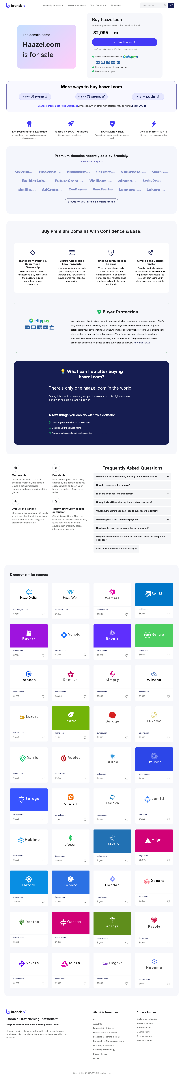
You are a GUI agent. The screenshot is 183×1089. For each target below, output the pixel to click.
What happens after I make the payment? (118, 519)
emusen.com (144, 774)
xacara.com (144, 896)
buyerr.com (18, 651)
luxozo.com (18, 732)
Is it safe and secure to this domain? (115, 494)
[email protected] (102, 433)
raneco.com (18, 692)
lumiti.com (143, 814)
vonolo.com (60, 650)
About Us (97, 1024)
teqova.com (102, 815)
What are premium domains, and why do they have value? (126, 476)
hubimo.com (18, 855)
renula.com (143, 650)
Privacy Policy (100, 1054)
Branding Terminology (104, 1049)
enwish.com (60, 815)
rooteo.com (18, 938)
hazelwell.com (61, 609)
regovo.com (102, 979)
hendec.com (102, 897)
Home (96, 1058)
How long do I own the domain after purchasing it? (122, 528)
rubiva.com (60, 773)
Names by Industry (52, 5)
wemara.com (102, 610)
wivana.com (144, 692)
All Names (116, 5)
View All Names (144, 1040)
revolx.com (102, 651)
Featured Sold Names (103, 1028)
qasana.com (60, 938)
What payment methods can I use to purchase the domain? (127, 511)
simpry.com (102, 692)
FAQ (95, 1019)
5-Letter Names (144, 1032)
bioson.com (60, 856)
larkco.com (102, 856)
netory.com (18, 897)
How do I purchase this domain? (113, 485)
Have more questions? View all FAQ (115, 548)
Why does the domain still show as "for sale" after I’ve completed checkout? (130, 538)
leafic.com (59, 733)
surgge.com (102, 733)
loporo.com (60, 897)
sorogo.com (18, 814)
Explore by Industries (147, 1019)
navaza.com (18, 979)
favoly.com (143, 938)
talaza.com (59, 979)
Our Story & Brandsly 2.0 (105, 1045)
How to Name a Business (105, 1032)
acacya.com (102, 938)
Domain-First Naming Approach (108, 1041)
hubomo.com (144, 979)
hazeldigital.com (20, 609)
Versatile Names (76, 5)
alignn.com (143, 855)
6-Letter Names (144, 1036)
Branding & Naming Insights (106, 1037)
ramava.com (60, 692)
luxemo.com (144, 733)
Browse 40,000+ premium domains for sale (91, 202)
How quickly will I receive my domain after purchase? (124, 502)
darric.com (18, 773)
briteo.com (101, 774)
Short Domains (97, 5)
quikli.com (143, 609)
